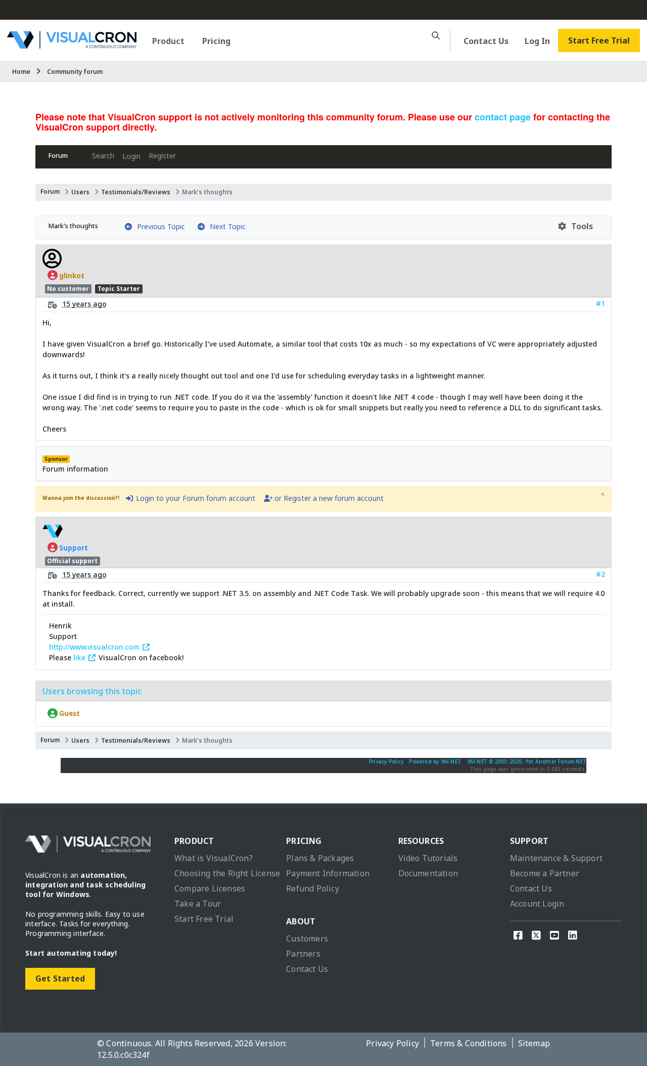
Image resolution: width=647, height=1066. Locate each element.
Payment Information (327, 873)
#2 (600, 574)
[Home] (71, 45)
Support (73, 547)
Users (80, 192)
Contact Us (486, 41)
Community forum (75, 71)
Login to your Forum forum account (194, 498)
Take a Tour (197, 903)
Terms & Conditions (468, 1043)
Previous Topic (159, 226)
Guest (69, 713)
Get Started (60, 978)
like (80, 657)
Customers (307, 938)
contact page (503, 116)
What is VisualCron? (213, 858)
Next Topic (226, 226)
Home (21, 71)
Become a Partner (544, 873)
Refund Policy (312, 888)
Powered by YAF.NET (435, 761)
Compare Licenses (209, 888)
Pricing (216, 41)
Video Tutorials (428, 858)
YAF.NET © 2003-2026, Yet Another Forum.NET (526, 761)
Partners (303, 953)
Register (162, 155)
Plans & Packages (320, 858)
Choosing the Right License (227, 873)
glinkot (71, 275)
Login (131, 156)
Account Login (537, 903)
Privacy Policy (386, 761)
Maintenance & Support (556, 858)
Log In (537, 41)
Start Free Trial (599, 40)
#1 (600, 303)
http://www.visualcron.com (95, 647)
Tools (580, 226)
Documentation (428, 873)
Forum (58, 155)
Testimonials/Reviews (135, 192)
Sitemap (534, 1043)
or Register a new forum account (328, 498)
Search (103, 155)
